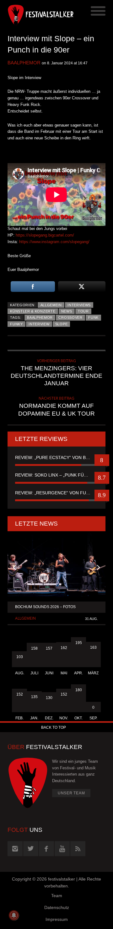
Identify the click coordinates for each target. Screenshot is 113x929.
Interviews (79, 305)
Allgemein (51, 305)
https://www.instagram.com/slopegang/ (54, 241)
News (66, 311)
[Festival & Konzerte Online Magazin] (32, 14)
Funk (93, 317)
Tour (83, 311)
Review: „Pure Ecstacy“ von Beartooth (56, 457)
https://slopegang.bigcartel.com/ (45, 235)
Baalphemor (24, 62)
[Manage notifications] (14, 915)
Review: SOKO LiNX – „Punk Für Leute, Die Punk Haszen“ (56, 474)
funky (16, 324)
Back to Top (53, 727)
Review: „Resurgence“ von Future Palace (56, 492)
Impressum (57, 919)
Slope (61, 324)
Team (56, 895)
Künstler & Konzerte (32, 311)
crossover (70, 317)
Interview (39, 324)
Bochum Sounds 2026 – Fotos (45, 607)
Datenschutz (56, 907)
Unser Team (71, 793)
